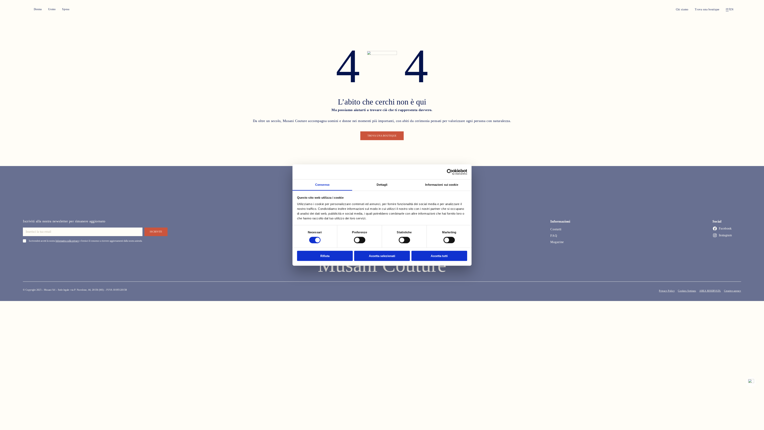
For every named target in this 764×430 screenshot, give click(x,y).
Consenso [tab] (322, 184)
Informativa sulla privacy (67, 240)
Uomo (52, 9)
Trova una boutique (707, 9)
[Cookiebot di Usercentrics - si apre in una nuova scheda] (449, 172)
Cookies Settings (687, 291)
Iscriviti (156, 231)
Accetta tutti (439, 256)
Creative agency (732, 291)
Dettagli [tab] (382, 184)
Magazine (557, 242)
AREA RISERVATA (710, 291)
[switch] (359, 240)
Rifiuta (324, 256)
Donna (38, 9)
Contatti (555, 229)
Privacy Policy (667, 291)
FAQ (553, 235)
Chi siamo (682, 9)
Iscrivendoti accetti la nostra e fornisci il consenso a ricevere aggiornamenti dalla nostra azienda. (85, 240)
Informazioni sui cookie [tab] (441, 184)
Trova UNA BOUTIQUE (382, 135)
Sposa (65, 9)
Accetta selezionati (382, 256)
